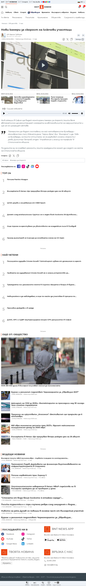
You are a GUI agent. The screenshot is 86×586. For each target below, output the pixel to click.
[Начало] (2, 12)
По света (42, 477)
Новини (8, 12)
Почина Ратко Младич (17, 179)
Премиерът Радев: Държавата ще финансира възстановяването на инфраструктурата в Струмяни (46, 465)
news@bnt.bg (52, 565)
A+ (79, 35)
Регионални (17, 17)
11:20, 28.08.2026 (6, 507)
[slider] (33, 113)
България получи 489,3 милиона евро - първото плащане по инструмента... (35, 458)
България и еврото (60, 12)
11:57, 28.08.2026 (6, 500)
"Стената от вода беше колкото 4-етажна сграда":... (32, 498)
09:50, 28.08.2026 (17, 477)
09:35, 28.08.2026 (7, 520)
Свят (16, 12)
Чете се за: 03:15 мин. (19, 500)
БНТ (2, 2)
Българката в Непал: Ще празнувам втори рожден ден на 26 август (39, 191)
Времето (46, 12)
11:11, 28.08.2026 (16, 468)
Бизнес (73, 12)
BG (82, 2)
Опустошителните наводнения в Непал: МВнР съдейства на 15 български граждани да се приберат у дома (43, 488)
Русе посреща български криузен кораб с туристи (59, 99)
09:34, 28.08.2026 (7, 513)
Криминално (43, 17)
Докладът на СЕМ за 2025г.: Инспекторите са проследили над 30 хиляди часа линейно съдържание (47, 404)
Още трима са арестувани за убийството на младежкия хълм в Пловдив (41, 226)
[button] (56, 583)
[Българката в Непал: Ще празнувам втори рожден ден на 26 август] (5, 440)
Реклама (43, 248)
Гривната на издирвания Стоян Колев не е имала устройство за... (38, 273)
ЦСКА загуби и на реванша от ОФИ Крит (26, 203)
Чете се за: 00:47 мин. (30, 477)
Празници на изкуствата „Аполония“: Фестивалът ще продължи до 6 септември (46, 415)
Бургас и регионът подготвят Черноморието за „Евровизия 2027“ (45, 392)
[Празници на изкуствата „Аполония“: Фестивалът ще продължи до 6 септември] (5, 417)
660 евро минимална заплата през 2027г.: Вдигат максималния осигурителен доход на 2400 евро (43, 427)
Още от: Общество (15, 334)
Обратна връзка (28, 577)
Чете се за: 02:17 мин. (20, 460)
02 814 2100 (51, 561)
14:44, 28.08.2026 (7, 460)
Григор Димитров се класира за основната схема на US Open (35, 238)
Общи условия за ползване (10, 577)
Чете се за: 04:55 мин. (29, 468)
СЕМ (37, 577)
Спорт (23, 12)
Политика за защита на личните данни (61, 577)
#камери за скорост (18, 160)
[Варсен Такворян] (4, 35)
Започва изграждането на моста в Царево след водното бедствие (24, 100)
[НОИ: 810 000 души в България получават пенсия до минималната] (43, 361)
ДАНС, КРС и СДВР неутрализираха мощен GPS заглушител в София (39, 320)
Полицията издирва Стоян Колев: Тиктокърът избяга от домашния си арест (44, 261)
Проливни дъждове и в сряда (20, 308)
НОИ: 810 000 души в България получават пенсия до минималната (30, 386)
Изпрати (7, 563)
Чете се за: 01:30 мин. (29, 491)
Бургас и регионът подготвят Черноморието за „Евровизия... (36, 517)
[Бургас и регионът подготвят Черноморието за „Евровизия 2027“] (5, 395)
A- (83, 35)
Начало (4, 23)
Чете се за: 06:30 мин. (20, 520)
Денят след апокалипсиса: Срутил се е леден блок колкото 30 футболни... (42, 214)
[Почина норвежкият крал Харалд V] (5, 478)
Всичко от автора (14, 36)
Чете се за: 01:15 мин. (20, 513)
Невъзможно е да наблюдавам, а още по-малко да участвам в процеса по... (41, 296)
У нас (21, 23)
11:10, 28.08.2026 (16, 491)
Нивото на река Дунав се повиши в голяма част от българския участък (42, 511)
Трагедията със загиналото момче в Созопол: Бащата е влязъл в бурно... (41, 285)
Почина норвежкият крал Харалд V (29, 475)
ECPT (43, 577)
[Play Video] (43, 65)
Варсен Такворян (16, 34)
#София (5, 160)
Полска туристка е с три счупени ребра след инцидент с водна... (38, 504)
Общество (56, 17)
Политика (29, 17)
